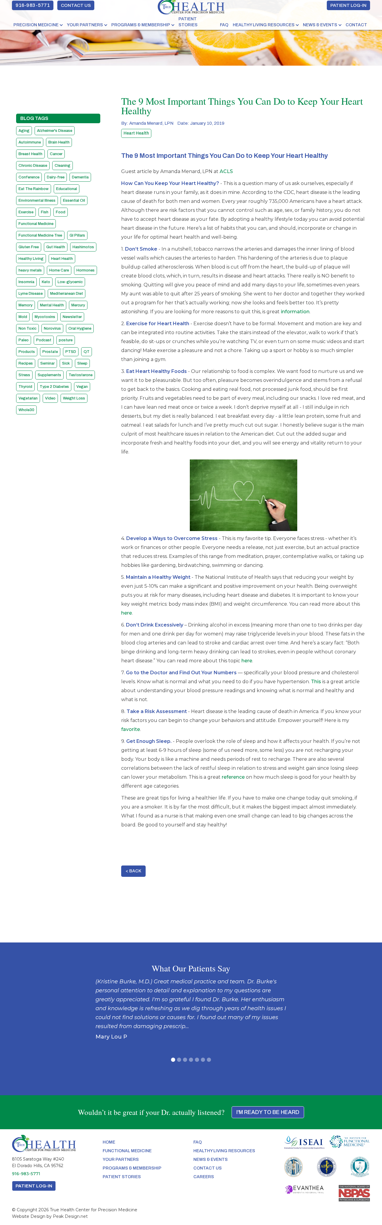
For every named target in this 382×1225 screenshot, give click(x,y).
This (316, 681)
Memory (26, 305)
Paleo (24, 340)
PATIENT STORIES (188, 22)
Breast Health (30, 154)
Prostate (50, 352)
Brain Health (59, 142)
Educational (66, 189)
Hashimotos (83, 247)
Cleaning (62, 165)
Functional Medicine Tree (40, 235)
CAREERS (203, 1177)
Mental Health (52, 305)
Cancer (56, 154)
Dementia (80, 177)
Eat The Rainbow (34, 189)
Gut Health (55, 247)
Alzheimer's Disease (54, 131)
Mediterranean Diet (66, 293)
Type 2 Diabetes (54, 387)
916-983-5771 (33, 5)
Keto (46, 282)
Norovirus (52, 328)
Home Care (59, 270)
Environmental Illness (37, 200)
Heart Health (62, 259)
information (295, 311)
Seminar (47, 363)
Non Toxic (27, 328)
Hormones (85, 270)
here (126, 613)
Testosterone (81, 375)
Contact (356, 25)
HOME (109, 1142)
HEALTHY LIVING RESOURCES (264, 25)
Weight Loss (74, 398)
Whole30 (26, 410)
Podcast (43, 340)
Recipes (26, 363)
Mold (23, 317)
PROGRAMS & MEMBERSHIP (140, 25)
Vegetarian (28, 398)
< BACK (133, 871)
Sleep (82, 363)
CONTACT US (76, 5)
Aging (24, 131)
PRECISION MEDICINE (35, 25)
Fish (44, 212)
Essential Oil (74, 200)
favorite (130, 729)
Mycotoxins (45, 317)
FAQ (224, 25)
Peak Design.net (70, 1216)
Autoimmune (30, 142)
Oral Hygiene (79, 328)
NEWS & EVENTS (320, 25)
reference (233, 777)
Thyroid (25, 387)
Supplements (49, 375)
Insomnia (26, 282)
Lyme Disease (31, 293)
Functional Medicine (36, 224)
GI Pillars (77, 235)
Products (27, 352)
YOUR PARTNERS (85, 25)
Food (60, 212)
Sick (66, 363)
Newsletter (72, 317)
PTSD (70, 352)
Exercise (26, 212)
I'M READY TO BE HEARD (267, 1112)
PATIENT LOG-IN (348, 5)
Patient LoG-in (34, 1186)
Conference (29, 177)
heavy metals (30, 270)
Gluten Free (29, 247)
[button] (38, 25)
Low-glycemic (70, 282)
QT (87, 352)
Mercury (78, 305)
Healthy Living (31, 259)
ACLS (226, 171)
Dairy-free (55, 177)
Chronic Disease (33, 165)
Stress (24, 375)
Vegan (82, 387)
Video (50, 398)
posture (66, 340)
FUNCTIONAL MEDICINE (127, 1151)
